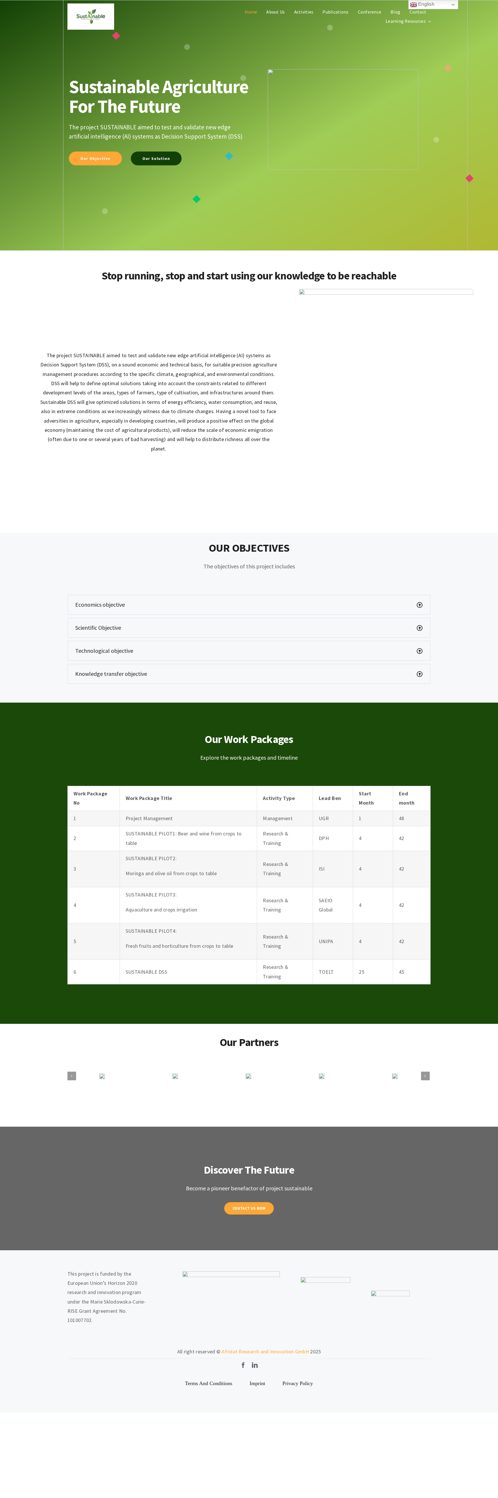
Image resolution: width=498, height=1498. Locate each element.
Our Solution (156, 158)
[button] (249, 604)
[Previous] (71, 1062)
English (425, 4)
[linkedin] (255, 1337)
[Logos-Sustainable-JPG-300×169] (90, 6)
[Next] (425, 1062)
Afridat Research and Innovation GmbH (265, 1323)
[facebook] (243, 1337)
